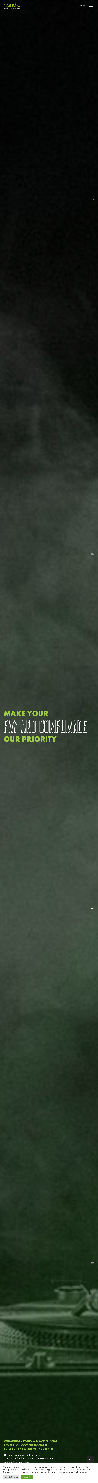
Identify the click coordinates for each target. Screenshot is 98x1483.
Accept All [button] (26, 1477)
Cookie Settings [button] (11, 1477)
